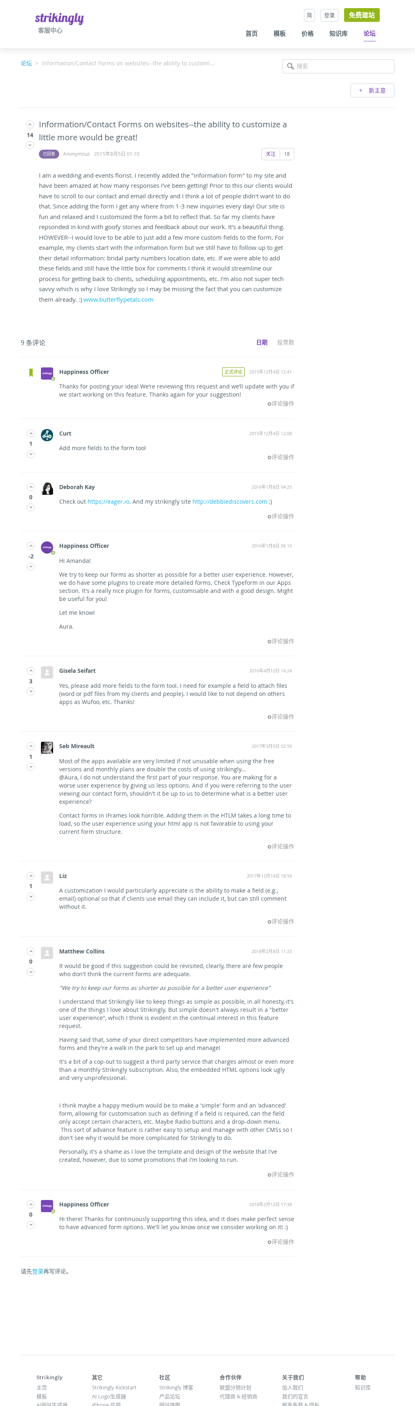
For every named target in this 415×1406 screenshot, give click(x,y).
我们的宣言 (295, 1396)
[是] (30, 124)
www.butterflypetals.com (118, 299)
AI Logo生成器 (109, 1396)
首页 (252, 34)
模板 (280, 34)
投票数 (285, 342)
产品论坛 (169, 1396)
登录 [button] (329, 15)
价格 (308, 34)
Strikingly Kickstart (114, 1387)
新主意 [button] (376, 90)
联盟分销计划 (235, 1387)
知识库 (338, 34)
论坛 (370, 34)
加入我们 (292, 1387)
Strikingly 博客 (176, 1387)
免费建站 (362, 15)
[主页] (59, 18)
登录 (37, 1271)
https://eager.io (108, 501)
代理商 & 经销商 (238, 1396)
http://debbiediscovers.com (230, 501)
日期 (261, 342)
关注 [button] (271, 153)
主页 (41, 1387)
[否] (30, 145)
